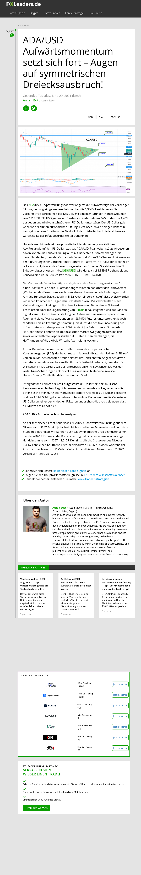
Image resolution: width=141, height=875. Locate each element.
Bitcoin (79, 310)
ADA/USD (69, 270)
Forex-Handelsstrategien (93, 479)
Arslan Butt (59, 507)
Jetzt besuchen (120, 684)
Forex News (23, 25)
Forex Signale (17, 13)
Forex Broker (52, 13)
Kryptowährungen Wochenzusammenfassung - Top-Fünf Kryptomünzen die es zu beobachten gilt (116, 584)
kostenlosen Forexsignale (69, 471)
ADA (31, 205)
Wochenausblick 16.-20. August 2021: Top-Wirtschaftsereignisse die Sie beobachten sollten (34, 584)
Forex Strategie (74, 13)
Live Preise (95, 13)
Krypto (34, 13)
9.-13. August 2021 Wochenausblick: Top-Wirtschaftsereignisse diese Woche (76, 584)
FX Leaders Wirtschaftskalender (104, 475)
